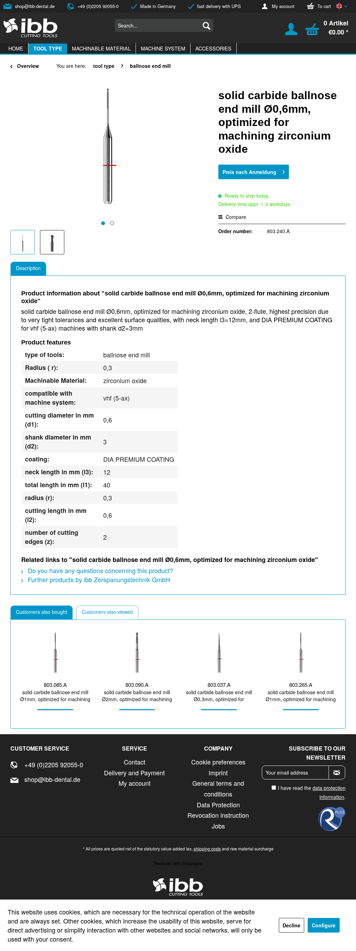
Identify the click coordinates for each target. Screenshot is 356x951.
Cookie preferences (218, 761)
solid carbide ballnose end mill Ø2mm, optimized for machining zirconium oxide (137, 696)
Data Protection (218, 804)
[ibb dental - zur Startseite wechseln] (178, 887)
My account (283, 6)
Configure (323, 925)
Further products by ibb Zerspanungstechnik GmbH (98, 579)
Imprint (218, 772)
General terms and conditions (218, 788)
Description (28, 267)
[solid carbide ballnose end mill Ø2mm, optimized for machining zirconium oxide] (137, 652)
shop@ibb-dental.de (35, 6)
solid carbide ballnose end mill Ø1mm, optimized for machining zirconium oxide (55, 696)
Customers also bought (41, 611)
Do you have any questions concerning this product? (99, 570)
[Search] (206, 25)
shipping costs (207, 848)
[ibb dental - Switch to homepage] (30, 27)
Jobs (218, 825)
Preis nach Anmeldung (249, 171)
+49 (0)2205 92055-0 (98, 6)
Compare (235, 216)
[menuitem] (164, 25)
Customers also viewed (107, 611)
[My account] (287, 31)
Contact (134, 761)
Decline (291, 925)
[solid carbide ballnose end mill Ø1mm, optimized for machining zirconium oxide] (55, 652)
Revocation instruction (218, 814)
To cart (324, 6)
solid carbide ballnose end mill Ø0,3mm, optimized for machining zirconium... (219, 696)
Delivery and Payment (134, 772)
